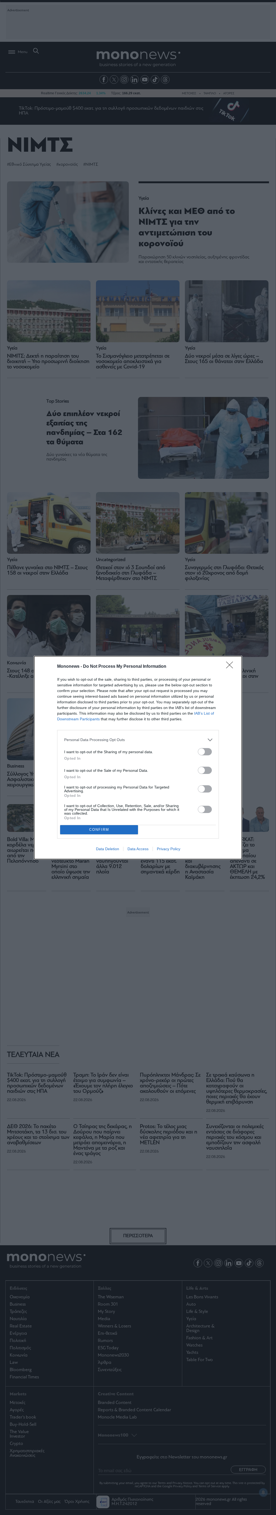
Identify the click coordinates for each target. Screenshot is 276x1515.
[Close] (231, 667)
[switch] (205, 751)
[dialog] (138, 757)
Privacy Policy (168, 849)
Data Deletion (107, 849)
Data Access (138, 849)
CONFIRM (99, 830)
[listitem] (138, 740)
